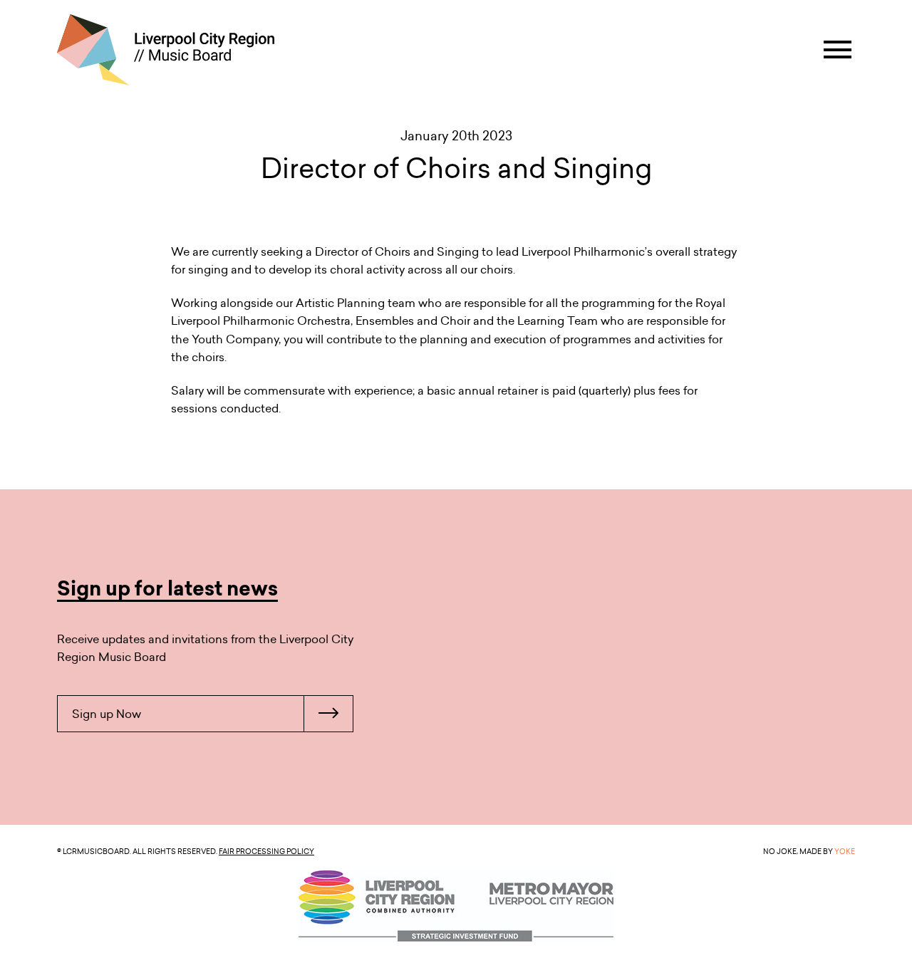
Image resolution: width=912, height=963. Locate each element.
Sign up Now (106, 714)
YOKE (844, 851)
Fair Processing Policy (266, 851)
